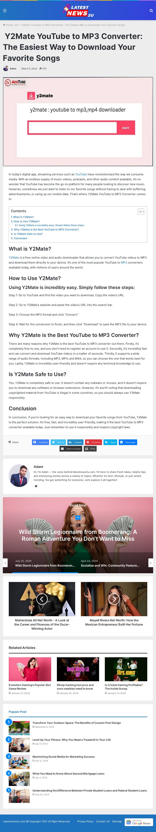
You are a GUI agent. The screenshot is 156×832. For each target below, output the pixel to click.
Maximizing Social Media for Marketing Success (64, 756)
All (16, 24)
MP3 (123, 262)
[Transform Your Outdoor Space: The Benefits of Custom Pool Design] (19, 728)
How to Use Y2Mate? (27, 221)
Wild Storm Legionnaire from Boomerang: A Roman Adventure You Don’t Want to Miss (78, 535)
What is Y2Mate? (23, 216)
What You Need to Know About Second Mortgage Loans (68, 773)
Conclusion (20, 238)
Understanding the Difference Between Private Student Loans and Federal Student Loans (90, 790)
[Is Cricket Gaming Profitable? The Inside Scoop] (126, 669)
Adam (13, 68)
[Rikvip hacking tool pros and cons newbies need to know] (78, 669)
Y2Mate (14, 257)
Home (9, 24)
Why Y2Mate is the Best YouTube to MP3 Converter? (46, 229)
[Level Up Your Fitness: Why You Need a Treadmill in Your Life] (19, 745)
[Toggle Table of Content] (139, 211)
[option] (78, 535)
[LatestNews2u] (78, 10)
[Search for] (151, 12)
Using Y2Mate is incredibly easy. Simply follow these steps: (51, 225)
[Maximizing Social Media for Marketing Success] (19, 762)
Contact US (103, 821)
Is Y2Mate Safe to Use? (28, 233)
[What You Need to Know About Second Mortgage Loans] (19, 779)
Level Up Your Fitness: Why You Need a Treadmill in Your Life (72, 739)
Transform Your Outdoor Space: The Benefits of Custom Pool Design (77, 722)
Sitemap (117, 821)
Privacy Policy (85, 821)
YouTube (81, 174)
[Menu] (5, 12)
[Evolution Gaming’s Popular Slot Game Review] (30, 669)
